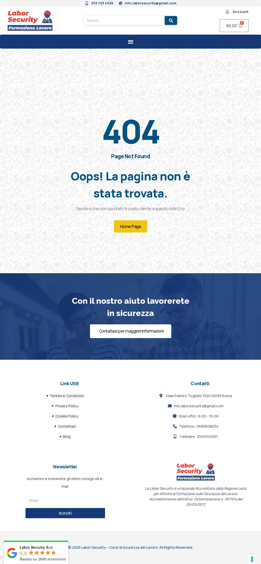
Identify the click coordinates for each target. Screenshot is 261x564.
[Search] (171, 20)
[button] (130, 41)
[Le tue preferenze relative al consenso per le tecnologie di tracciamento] (252, 559)
